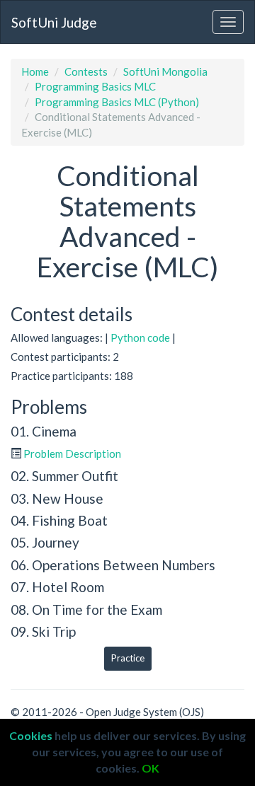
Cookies (30, 735)
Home (35, 71)
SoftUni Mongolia (165, 71)
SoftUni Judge (54, 22)
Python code (140, 337)
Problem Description (72, 453)
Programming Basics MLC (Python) (117, 102)
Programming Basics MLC (95, 86)
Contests (86, 71)
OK (150, 768)
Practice (127, 658)
